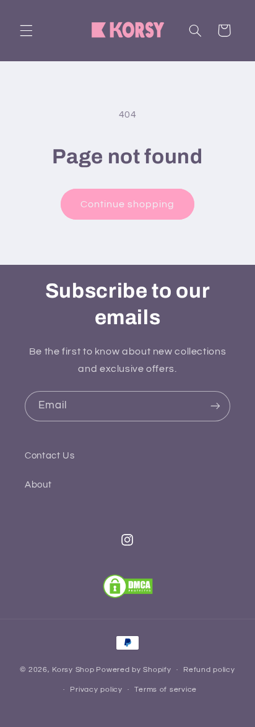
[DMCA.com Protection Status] (127, 586)
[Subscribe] (215, 406)
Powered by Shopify (133, 669)
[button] (26, 30)
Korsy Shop (73, 669)
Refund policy (209, 669)
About (38, 484)
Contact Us (49, 455)
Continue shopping (127, 204)
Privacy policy (96, 689)
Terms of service (165, 689)
